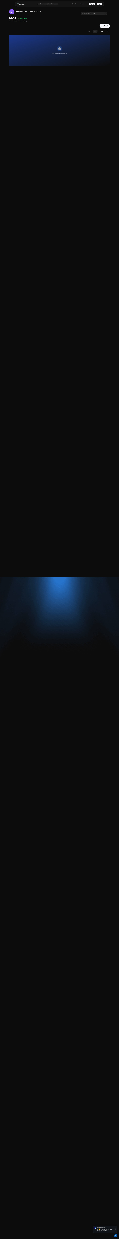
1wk (88, 31)
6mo (102, 31)
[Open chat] (115, 1235)
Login (99, 4)
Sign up (92, 4)
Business (53, 4)
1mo (95, 31)
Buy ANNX (104, 26)
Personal (42, 4)
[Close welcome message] (115, 1229)
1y (108, 31)
